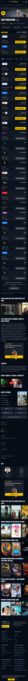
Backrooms (4, 635)
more (14, 313)
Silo (15, 637)
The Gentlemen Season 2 (19, 663)
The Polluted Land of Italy (7, 665)
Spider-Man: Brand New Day (7, 639)
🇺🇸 (23, 32)
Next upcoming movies (6, 659)
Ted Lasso (16, 635)
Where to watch (6, 27)
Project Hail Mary (5, 637)
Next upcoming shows (19, 659)
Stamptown (4, 667)
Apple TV (3, 649)
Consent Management (17, 625)
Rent (21, 59)
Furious (16, 633)
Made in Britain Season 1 (19, 668)
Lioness (16, 641)
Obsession (4, 633)
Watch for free (16, 27)
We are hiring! (5, 626)
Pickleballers (4, 663)
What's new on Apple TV (19, 649)
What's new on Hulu (19, 655)
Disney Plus (4, 650)
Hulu (3, 654)
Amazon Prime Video (6, 652)
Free (16, 59)
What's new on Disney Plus (20, 650)
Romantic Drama (11, 438)
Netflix (3, 647)
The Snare (4, 668)
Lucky (16, 639)
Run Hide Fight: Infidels (6, 661)
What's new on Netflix (19, 647)
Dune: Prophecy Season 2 (20, 661)
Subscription (9, 59)
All (3, 59)
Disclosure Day (5, 641)
